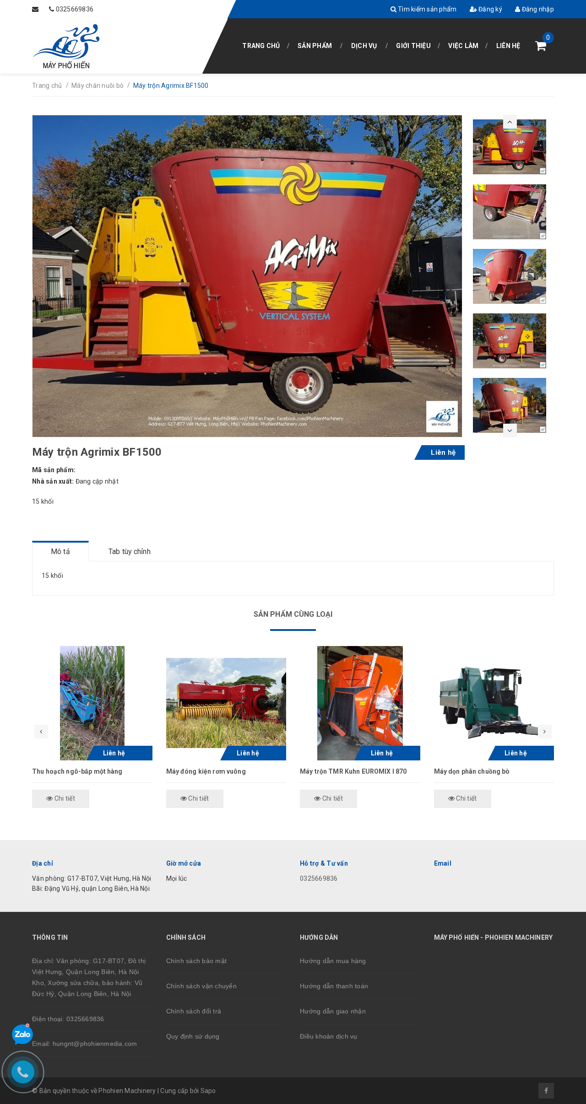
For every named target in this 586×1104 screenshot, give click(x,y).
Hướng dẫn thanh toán (334, 986)
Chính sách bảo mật (196, 960)
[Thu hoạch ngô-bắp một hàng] (92, 703)
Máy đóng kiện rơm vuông (206, 771)
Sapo (208, 1090)
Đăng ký (489, 9)
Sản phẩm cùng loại (293, 614)
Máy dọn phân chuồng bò (472, 771)
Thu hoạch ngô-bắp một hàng (77, 771)
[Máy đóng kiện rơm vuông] (226, 703)
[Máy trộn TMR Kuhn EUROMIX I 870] (360, 703)
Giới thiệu (413, 45)
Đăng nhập (537, 9)
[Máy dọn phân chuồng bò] (494, 703)
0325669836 (75, 9)
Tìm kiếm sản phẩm (426, 9)
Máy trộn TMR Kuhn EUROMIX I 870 (353, 771)
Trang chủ (261, 45)
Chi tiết (64, 798)
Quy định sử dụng (193, 1036)
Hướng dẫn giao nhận (333, 1011)
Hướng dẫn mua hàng (333, 960)
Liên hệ (508, 45)
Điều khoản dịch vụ (329, 1036)
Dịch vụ (364, 45)
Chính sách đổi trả (194, 1011)
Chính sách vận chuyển (201, 986)
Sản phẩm (315, 45)
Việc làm (463, 45)
